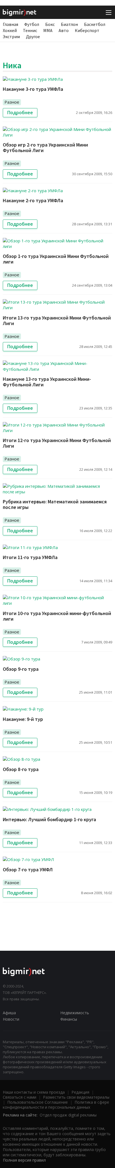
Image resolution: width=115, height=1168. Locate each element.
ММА (47, 30)
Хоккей (10, 30)
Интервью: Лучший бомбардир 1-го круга (49, 819)
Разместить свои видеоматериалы (76, 1097)
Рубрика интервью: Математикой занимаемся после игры (55, 504)
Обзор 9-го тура (21, 669)
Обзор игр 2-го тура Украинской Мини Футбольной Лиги (45, 147)
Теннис (30, 30)
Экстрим (11, 36)
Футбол (31, 24)
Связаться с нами (19, 1097)
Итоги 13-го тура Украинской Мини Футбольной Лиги (57, 320)
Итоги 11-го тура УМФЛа (30, 557)
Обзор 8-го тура (21, 769)
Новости (11, 1019)
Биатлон (69, 24)
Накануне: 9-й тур (23, 719)
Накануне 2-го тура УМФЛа (33, 200)
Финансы (68, 1019)
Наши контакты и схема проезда (34, 1092)
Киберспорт (87, 30)
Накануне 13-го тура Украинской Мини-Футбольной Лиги (47, 382)
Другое (33, 36)
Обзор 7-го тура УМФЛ (28, 869)
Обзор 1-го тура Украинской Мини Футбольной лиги (56, 259)
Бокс (50, 24)
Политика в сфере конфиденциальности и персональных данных (56, 1104)
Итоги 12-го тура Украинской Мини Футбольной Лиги (57, 443)
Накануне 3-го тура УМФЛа (33, 89)
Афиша (9, 1012)
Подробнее (20, 112)
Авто (64, 30)
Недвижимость (74, 1012)
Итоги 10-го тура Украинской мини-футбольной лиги (57, 616)
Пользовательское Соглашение (37, 1102)
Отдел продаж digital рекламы (68, 1115)
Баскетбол (94, 24)
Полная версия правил (24, 1160)
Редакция (80, 1092)
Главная (10, 24)
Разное (11, 102)
